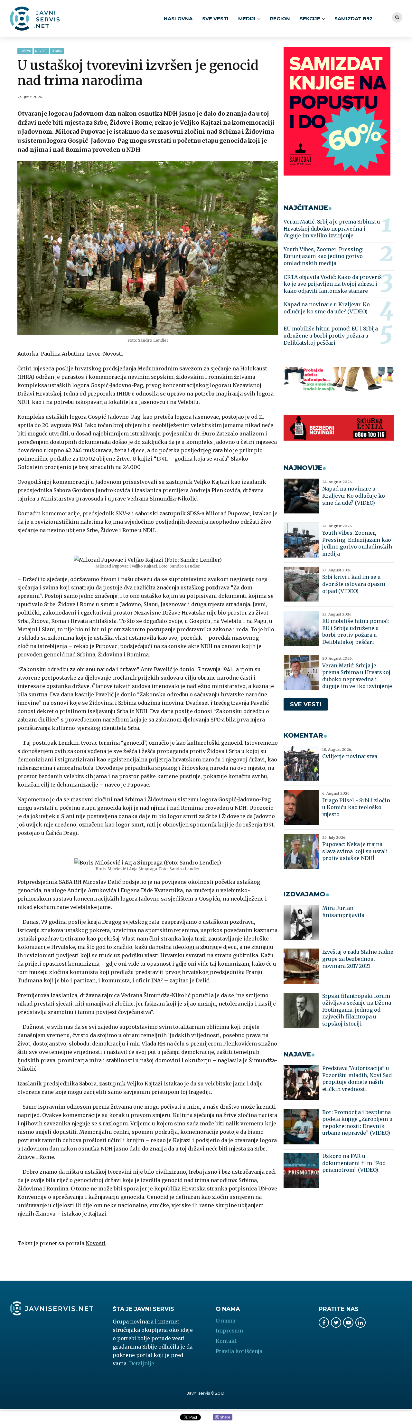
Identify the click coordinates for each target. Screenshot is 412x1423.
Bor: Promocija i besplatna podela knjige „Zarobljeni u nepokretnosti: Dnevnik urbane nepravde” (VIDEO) (357, 1122)
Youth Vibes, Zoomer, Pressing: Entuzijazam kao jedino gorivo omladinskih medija (323, 256)
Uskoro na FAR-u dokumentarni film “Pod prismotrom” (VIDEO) (354, 1163)
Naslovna (178, 18)
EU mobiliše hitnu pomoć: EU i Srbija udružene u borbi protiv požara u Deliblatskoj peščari (331, 335)
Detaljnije (141, 1363)
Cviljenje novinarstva (349, 756)
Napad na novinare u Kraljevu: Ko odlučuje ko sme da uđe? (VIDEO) (327, 308)
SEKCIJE (310, 18)
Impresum (229, 1330)
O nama (225, 1320)
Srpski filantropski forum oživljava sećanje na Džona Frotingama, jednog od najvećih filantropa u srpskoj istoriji (356, 1010)
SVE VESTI (215, 18)
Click (222, 1417)
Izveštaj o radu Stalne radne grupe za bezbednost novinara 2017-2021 (357, 959)
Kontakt (226, 1341)
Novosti (41, 51)
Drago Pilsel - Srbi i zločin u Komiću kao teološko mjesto (356, 807)
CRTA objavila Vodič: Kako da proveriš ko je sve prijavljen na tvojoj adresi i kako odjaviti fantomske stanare (333, 284)
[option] (147, 248)
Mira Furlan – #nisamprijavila (343, 911)
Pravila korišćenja (239, 1351)
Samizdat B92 (353, 18)
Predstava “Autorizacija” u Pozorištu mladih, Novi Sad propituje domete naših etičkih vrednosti (357, 1078)
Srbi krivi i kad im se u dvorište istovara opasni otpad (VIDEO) (353, 584)
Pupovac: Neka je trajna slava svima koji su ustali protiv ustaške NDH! (355, 851)
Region (280, 18)
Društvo (25, 51)
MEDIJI (247, 18)
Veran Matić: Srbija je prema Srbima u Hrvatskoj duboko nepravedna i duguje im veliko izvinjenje (332, 228)
